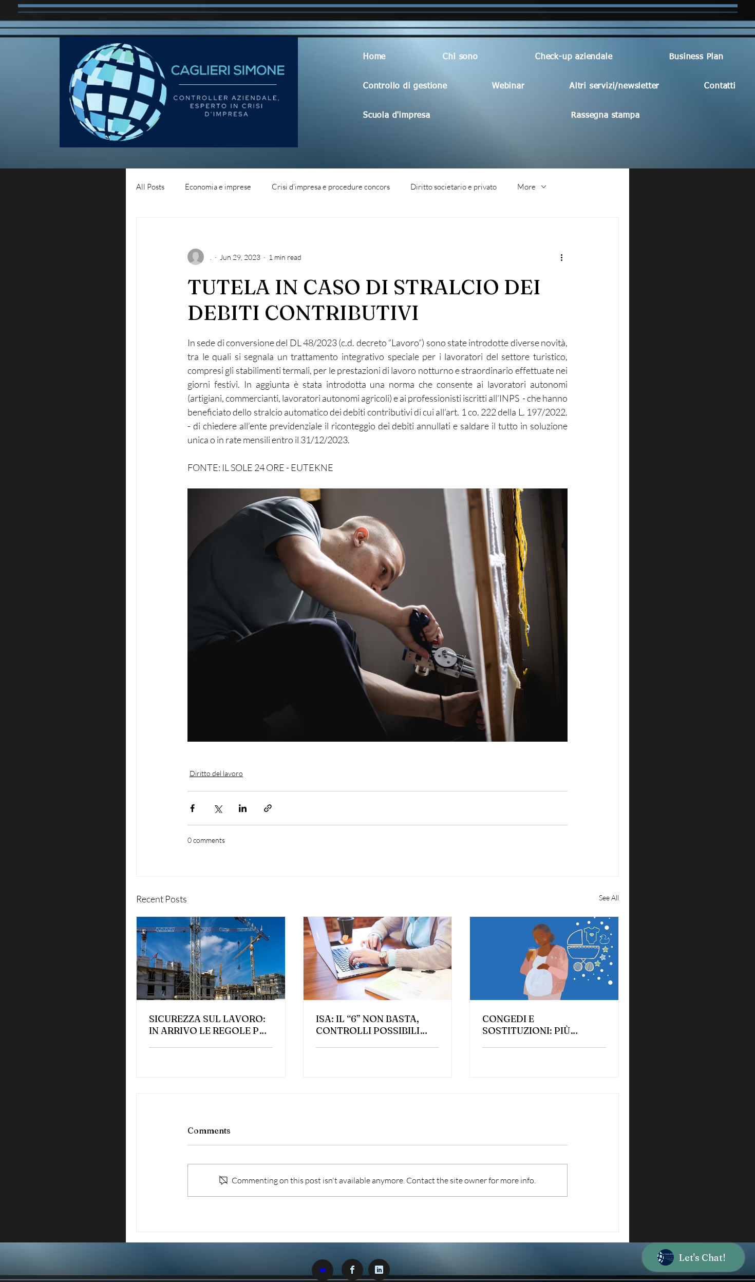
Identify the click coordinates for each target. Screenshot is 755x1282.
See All (609, 897)
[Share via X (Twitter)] (217, 808)
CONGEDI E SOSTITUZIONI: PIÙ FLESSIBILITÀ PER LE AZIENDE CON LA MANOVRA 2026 (529, 1024)
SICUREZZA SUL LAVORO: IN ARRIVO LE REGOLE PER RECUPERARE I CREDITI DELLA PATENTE (210, 1024)
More (526, 187)
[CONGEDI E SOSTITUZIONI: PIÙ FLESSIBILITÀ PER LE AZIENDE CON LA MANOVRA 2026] (544, 958)
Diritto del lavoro (216, 773)
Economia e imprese (218, 187)
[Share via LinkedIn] (243, 808)
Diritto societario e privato (453, 187)
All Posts (150, 187)
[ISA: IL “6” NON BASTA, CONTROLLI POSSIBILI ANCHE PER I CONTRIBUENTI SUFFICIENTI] (378, 958)
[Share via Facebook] (192, 808)
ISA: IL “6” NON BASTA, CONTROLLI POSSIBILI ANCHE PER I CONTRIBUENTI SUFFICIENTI (368, 1024)
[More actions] (561, 257)
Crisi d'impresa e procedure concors (331, 187)
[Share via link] (268, 808)
